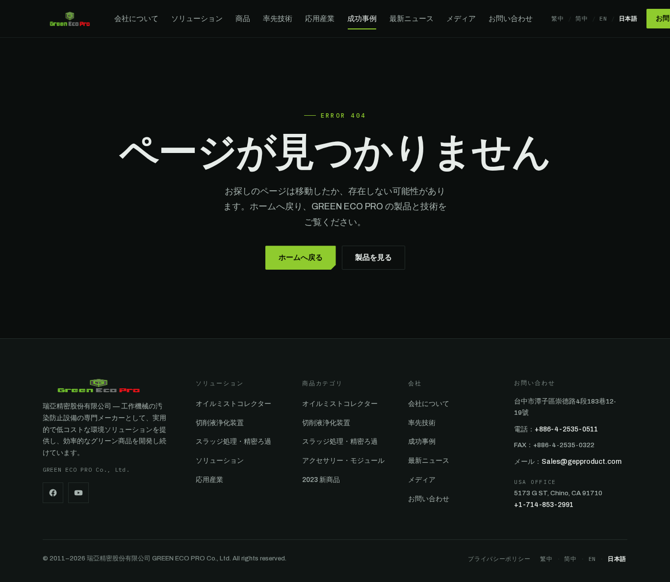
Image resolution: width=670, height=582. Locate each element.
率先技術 (277, 19)
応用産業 (320, 19)
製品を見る (373, 257)
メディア (461, 19)
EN (603, 18)
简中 (581, 18)
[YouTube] (78, 492)
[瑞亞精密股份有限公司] (70, 18)
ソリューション (197, 19)
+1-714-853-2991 (543, 504)
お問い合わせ (511, 19)
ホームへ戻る (301, 257)
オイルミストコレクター (233, 403)
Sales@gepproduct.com (581, 461)
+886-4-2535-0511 (566, 429)
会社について (136, 19)
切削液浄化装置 (220, 423)
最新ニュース (411, 19)
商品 (242, 19)
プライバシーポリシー (499, 558)
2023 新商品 (321, 479)
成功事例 (362, 19)
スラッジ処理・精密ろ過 (233, 441)
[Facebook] (53, 492)
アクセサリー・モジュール (343, 460)
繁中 (557, 18)
